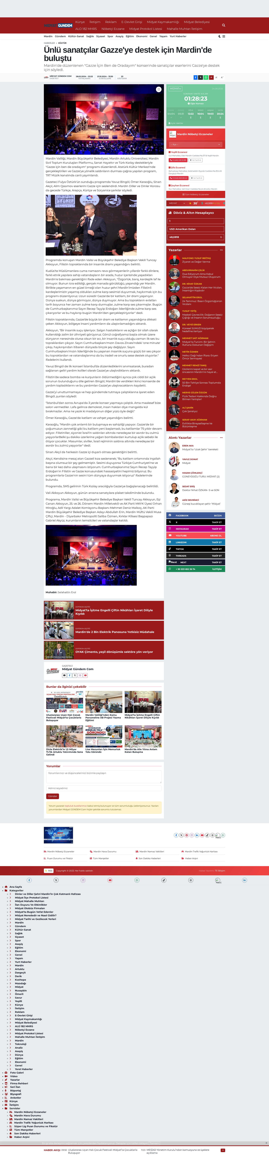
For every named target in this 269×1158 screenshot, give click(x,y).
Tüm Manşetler (101, 858)
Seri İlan (15, 1087)
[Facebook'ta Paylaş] (196, 77)
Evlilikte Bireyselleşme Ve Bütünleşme (197, 425)
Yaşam (163, 36)
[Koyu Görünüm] (220, 36)
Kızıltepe (20, 979)
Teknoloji (20, 1044)
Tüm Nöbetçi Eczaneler (197, 194)
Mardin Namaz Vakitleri (152, 851)
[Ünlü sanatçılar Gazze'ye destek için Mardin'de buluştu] (104, 119)
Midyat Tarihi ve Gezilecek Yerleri (35, 919)
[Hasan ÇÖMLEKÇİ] (174, 474)
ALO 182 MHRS (86, 29)
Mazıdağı (20, 983)
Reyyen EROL (190, 379)
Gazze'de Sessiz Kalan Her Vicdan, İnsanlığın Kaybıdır (202, 289)
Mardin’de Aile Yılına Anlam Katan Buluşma (141, 750)
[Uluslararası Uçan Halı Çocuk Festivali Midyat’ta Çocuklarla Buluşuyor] (64, 701)
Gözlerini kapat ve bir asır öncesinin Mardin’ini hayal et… (200, 370)
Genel (153, 36)
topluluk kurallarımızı (76, 806)
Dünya (18, 1054)
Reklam (111, 22)
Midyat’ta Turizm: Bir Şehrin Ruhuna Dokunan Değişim (198, 343)
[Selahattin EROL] (174, 300)
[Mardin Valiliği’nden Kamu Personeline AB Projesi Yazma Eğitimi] (103, 701)
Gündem (60, 36)
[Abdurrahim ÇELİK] (174, 273)
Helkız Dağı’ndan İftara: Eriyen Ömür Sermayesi (200, 357)
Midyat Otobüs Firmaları (29, 908)
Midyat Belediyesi (197, 22)
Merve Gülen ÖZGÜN (194, 392)
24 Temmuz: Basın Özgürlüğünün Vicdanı (202, 302)
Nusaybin (20, 990)
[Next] (217, 835)
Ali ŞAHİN (187, 408)
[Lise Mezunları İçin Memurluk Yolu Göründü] (103, 736)
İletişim (95, 22)
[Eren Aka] (174, 447)
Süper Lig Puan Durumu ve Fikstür (36, 1126)
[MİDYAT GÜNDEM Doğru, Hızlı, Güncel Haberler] (58, 25)
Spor (110, 36)
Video (14, 1076)
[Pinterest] (186, 835)
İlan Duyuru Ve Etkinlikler (30, 904)
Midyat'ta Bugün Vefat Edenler (33, 912)
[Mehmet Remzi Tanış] (174, 368)
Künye (80, 22)
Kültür (62, 43)
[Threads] (212, 835)
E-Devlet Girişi (131, 22)
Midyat (186, 463)
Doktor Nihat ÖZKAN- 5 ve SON (200, 490)
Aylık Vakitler (177, 123)
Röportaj (15, 1090)
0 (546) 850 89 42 (180, 178)
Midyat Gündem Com (77, 669)
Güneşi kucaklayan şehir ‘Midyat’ (201, 503)
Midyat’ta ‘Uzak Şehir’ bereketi (200, 449)
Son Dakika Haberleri (150, 858)
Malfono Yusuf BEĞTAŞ (196, 258)
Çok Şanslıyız (190, 411)
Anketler (15, 1097)
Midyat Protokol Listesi (145, 29)
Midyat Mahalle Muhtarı (29, 901)
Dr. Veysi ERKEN (191, 324)
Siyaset (100, 36)
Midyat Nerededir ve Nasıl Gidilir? (35, 915)
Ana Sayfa (16, 886)
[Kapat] (267, 1143)
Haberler (49, 43)
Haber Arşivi (191, 858)
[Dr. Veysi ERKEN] (174, 327)
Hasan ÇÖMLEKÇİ (192, 473)
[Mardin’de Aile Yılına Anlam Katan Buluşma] (143, 736)
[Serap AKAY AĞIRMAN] (174, 422)
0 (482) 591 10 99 (179, 160)
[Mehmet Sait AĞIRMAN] (174, 341)
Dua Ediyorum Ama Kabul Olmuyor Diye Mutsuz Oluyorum (201, 275)
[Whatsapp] (223, 835)
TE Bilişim (220, 870)
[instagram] (83, 880)
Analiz (18, 1047)
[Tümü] (221, 250)
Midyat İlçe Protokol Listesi (31, 897)
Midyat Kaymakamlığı (163, 22)
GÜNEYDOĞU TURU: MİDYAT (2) (201, 476)
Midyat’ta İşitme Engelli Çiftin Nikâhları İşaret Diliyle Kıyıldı (142, 716)
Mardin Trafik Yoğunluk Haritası (201, 851)
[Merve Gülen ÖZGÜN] (174, 395)
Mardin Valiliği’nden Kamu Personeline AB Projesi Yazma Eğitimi (103, 718)
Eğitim (130, 36)
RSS (50, 870)
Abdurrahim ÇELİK (193, 270)
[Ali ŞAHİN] (174, 409)
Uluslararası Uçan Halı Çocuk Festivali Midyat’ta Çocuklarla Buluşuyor (63, 718)
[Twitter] (74, 675)
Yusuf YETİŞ (189, 311)
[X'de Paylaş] (200, 77)
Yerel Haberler (23, 1069)
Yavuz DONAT (190, 459)
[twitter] (56, 880)
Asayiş (119, 36)
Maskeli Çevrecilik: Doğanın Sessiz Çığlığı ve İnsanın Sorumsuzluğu (202, 316)
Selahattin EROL (192, 297)
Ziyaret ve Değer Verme (196, 261)
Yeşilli (18, 1001)
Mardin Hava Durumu (105, 851)
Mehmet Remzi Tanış (194, 365)
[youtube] (109, 880)
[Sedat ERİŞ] (174, 488)
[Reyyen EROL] (174, 382)
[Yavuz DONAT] (174, 460)
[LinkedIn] (197, 835)
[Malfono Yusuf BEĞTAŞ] (174, 259)
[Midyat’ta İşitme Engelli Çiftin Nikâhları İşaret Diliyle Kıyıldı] (143, 701)
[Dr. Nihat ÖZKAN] (174, 287)
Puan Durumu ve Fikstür (60, 858)
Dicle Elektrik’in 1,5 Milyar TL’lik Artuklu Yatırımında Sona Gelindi (64, 752)
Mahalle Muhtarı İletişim (184, 29)
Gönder (52, 796)
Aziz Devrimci (190, 500)
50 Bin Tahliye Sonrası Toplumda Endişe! (201, 384)
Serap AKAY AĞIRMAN (194, 420)
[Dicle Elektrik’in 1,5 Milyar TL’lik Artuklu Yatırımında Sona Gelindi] (64, 736)
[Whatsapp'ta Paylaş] (205, 77)
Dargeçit (20, 972)
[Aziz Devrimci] (174, 501)
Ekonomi (141, 36)
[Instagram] (80, 675)
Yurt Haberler (178, 36)
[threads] (190, 880)
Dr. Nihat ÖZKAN (192, 284)
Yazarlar (15, 1079)
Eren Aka (187, 445)
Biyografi (15, 1094)
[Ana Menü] (223, 36)
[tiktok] (163, 880)
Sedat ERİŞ (188, 486)
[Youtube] (85, 675)
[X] (181, 835)
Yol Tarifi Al (196, 160)
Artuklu (19, 969)
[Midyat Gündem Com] (53, 670)
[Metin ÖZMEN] (174, 355)
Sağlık (90, 36)
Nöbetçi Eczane (113, 29)
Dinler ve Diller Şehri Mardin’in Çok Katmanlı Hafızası (47, 894)
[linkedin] (244, 880)
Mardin (48, 36)
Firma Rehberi (19, 1083)
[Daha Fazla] (211, 77)
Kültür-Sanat (76, 36)
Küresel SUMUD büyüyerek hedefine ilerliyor (198, 330)
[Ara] (223, 25)
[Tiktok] (207, 835)
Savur (18, 997)
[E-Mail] (64, 675)
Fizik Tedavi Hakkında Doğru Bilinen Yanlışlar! (199, 398)
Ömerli (18, 994)
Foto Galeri (17, 1072)
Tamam (154, 1143)
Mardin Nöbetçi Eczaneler (60, 851)
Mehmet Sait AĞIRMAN (195, 338)
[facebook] (29, 880)
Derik (18, 976)
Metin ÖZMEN (190, 352)
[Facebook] (69, 675)
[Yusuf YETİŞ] (174, 314)
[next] (217, 880)
